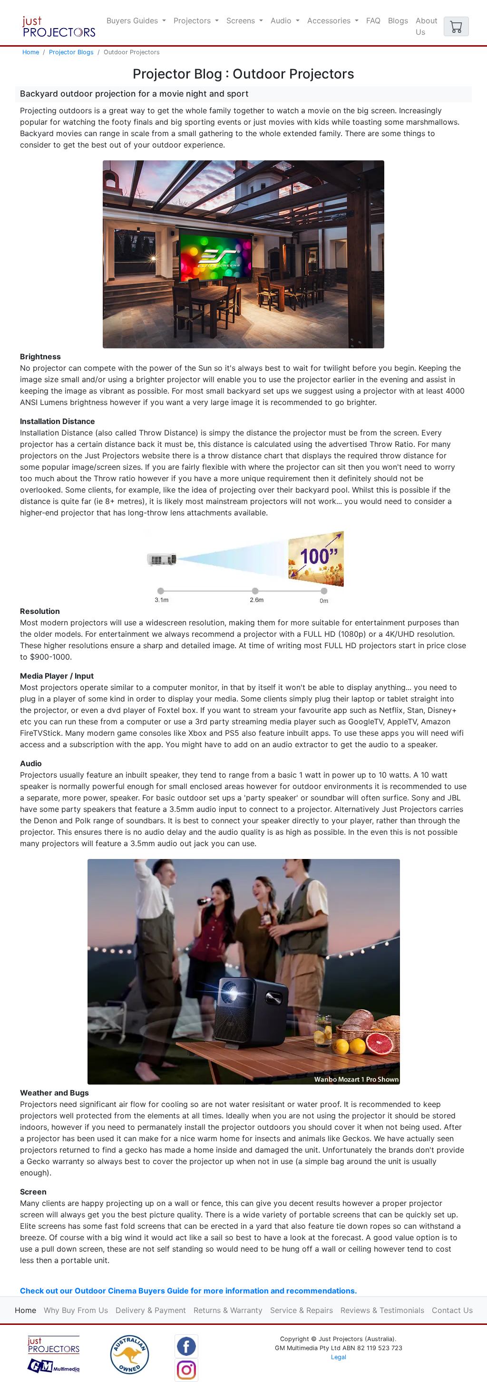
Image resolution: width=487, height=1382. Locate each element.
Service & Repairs (301, 1310)
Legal (338, 1357)
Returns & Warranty (228, 1310)
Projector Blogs (71, 52)
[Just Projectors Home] (58, 26)
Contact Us (452, 1310)
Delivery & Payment (151, 1310)
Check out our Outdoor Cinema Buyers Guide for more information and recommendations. (188, 1290)
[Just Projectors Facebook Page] (186, 1345)
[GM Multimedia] (53, 1354)
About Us (427, 26)
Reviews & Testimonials (382, 1310)
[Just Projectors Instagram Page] (186, 1369)
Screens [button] (241, 20)
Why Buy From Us (76, 1310)
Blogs (398, 20)
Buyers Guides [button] (133, 20)
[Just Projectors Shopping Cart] (456, 26)
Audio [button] (282, 20)
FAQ (373, 20)
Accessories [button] (330, 20)
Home (30, 52)
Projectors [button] (193, 20)
